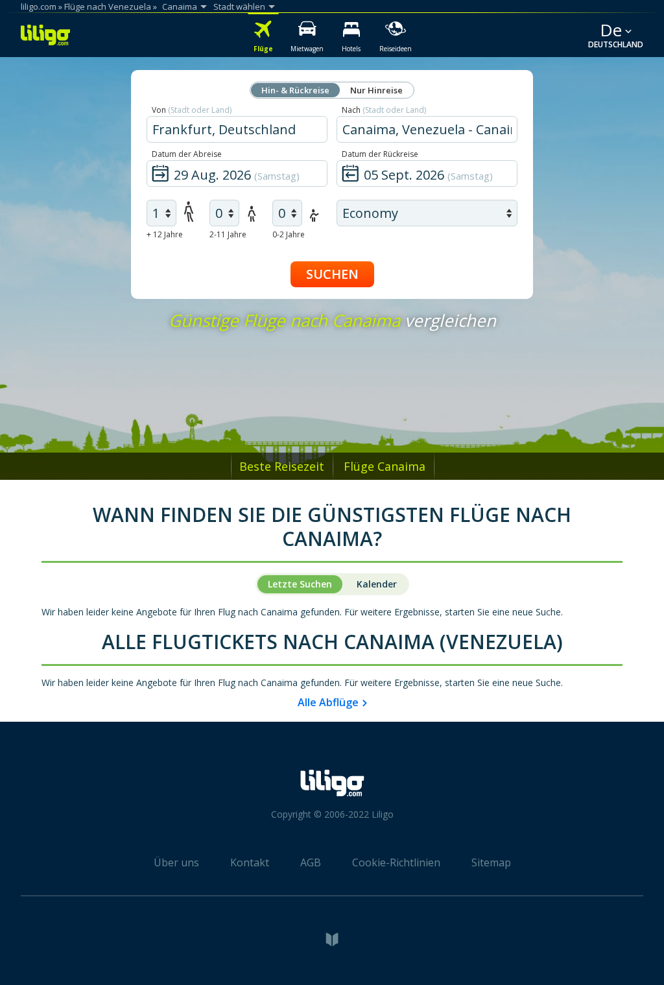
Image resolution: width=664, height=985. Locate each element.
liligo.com (38, 6)
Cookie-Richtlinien (396, 862)
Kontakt (249, 862)
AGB (310, 862)
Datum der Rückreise (380, 154)
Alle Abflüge (328, 702)
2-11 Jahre (227, 234)
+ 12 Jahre (165, 234)
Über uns (176, 862)
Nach (384, 109)
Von (191, 109)
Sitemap (491, 862)
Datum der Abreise (187, 154)
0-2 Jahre (288, 234)
